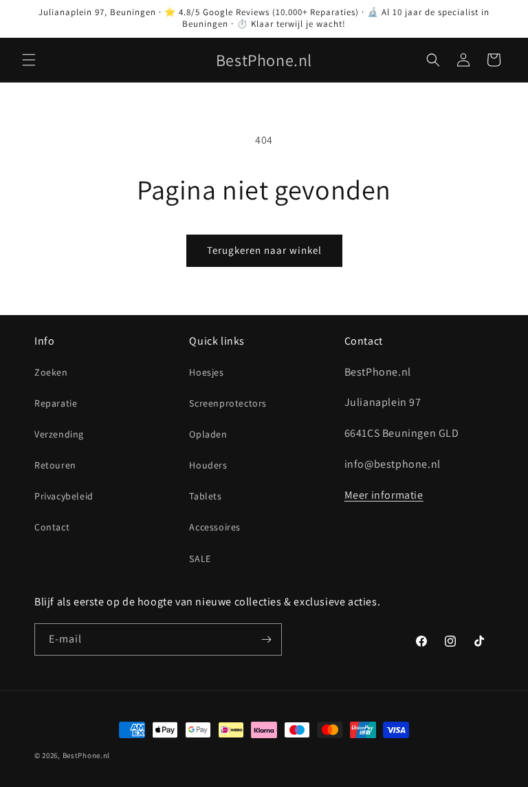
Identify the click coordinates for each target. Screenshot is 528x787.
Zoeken (51, 372)
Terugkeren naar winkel (264, 250)
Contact (51, 527)
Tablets (205, 496)
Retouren (55, 465)
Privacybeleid (64, 496)
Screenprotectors (228, 403)
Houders (208, 465)
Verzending (59, 434)
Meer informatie (384, 495)
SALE (199, 558)
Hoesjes (206, 372)
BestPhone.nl (86, 755)
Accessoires (215, 527)
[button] (29, 60)
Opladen (208, 434)
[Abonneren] (266, 639)
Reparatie (55, 403)
